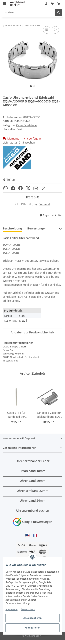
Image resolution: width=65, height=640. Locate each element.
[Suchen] (58, 12)
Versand (45, 204)
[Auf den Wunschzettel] (55, 30)
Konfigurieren (32, 627)
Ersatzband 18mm (33, 471)
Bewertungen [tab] (36, 228)
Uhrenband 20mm (33, 481)
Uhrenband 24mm (33, 500)
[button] (46, 3)
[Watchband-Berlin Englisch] (28, 535)
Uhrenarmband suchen (32, 510)
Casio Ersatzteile (26, 125)
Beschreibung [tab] (12, 228)
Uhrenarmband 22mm (32, 491)
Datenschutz (28, 609)
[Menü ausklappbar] (4, 2)
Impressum (12, 609)
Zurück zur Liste (13, 25)
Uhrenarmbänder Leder (33, 461)
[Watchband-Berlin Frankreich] (36, 535)
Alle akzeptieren (32, 617)
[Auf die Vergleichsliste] (46, 30)
